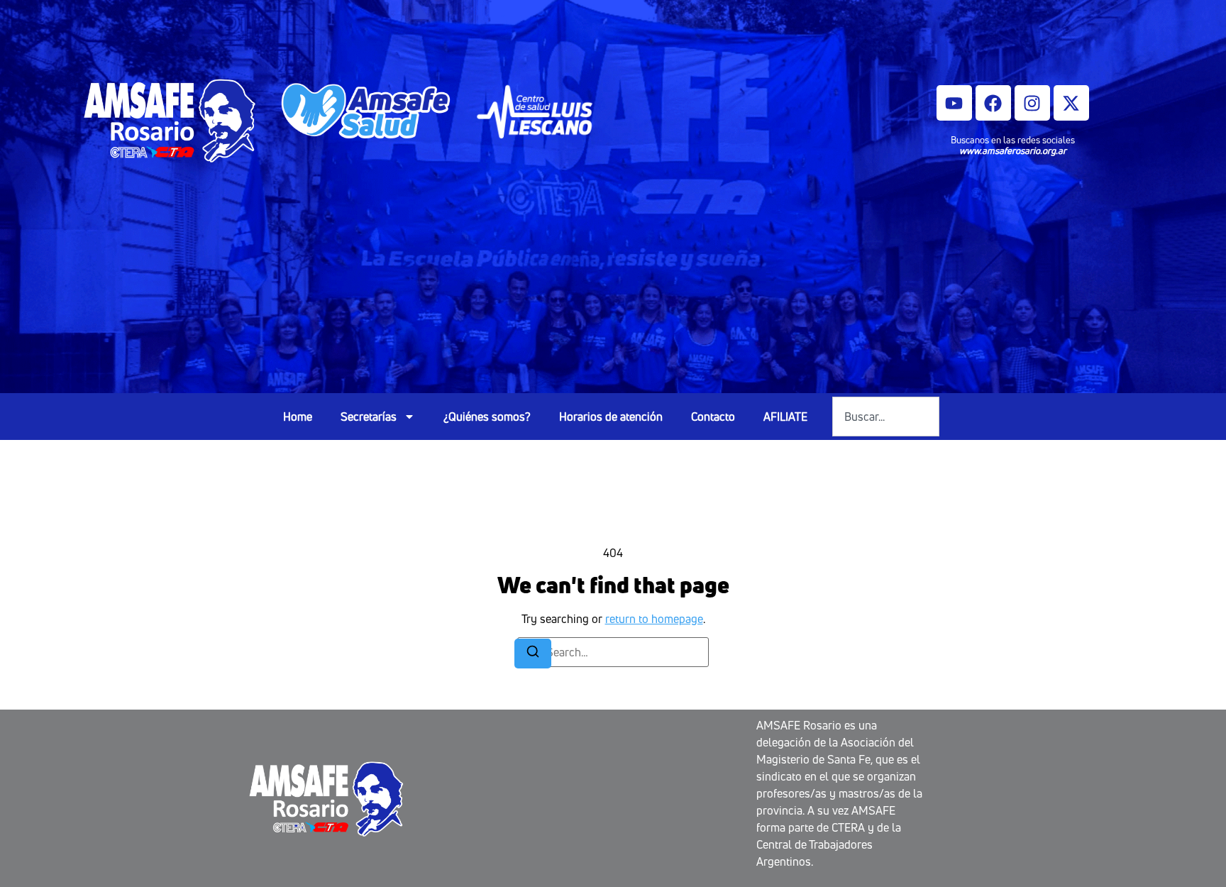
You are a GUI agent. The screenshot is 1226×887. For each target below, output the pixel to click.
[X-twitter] (1071, 103)
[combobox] (885, 416)
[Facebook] (993, 103)
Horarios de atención (611, 416)
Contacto (713, 416)
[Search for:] (613, 652)
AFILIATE (785, 416)
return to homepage (654, 619)
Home (297, 416)
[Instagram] (1032, 103)
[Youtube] (954, 103)
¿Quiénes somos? (487, 416)
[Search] (532, 653)
